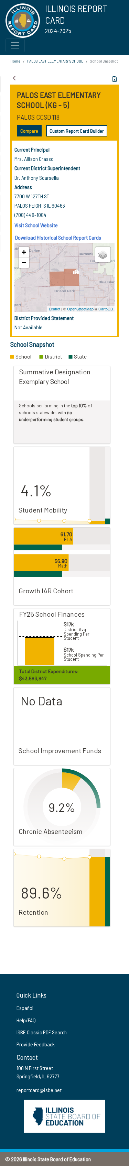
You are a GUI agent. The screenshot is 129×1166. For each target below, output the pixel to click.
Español (25, 1007)
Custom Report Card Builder (77, 131)
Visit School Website (36, 225)
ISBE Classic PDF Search (42, 1032)
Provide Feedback (36, 1044)
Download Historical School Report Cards (58, 237)
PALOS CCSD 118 (38, 117)
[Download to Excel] (114, 79)
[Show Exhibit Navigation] (14, 78)
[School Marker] (76, 274)
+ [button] (24, 252)
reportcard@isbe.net (39, 1090)
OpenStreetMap (80, 308)
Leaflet (54, 308)
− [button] (24, 262)
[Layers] (102, 254)
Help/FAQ (26, 1020)
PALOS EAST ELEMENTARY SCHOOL (55, 60)
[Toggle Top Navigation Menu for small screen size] (15, 45)
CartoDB (105, 308)
